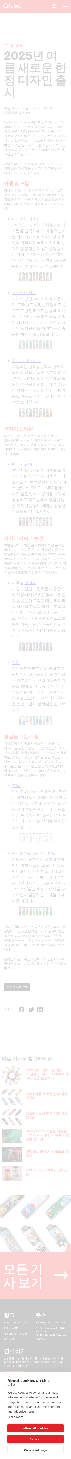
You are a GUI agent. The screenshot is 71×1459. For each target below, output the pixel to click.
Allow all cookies (35, 1428)
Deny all (35, 1439)
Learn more (15, 1417)
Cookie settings (35, 1450)
